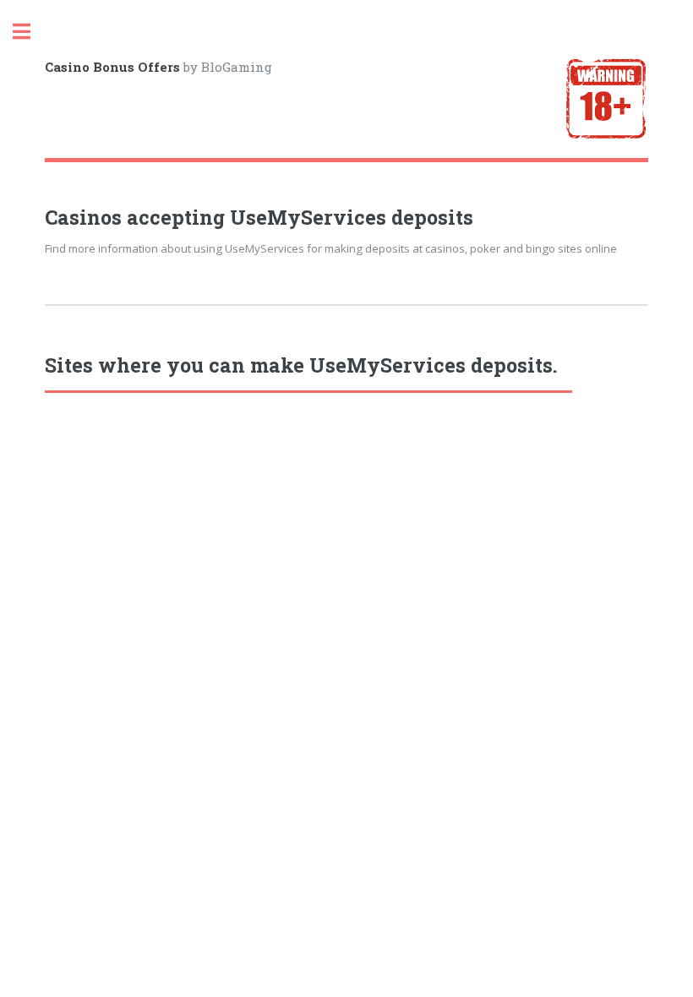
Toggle (30, 31)
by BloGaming (158, 66)
